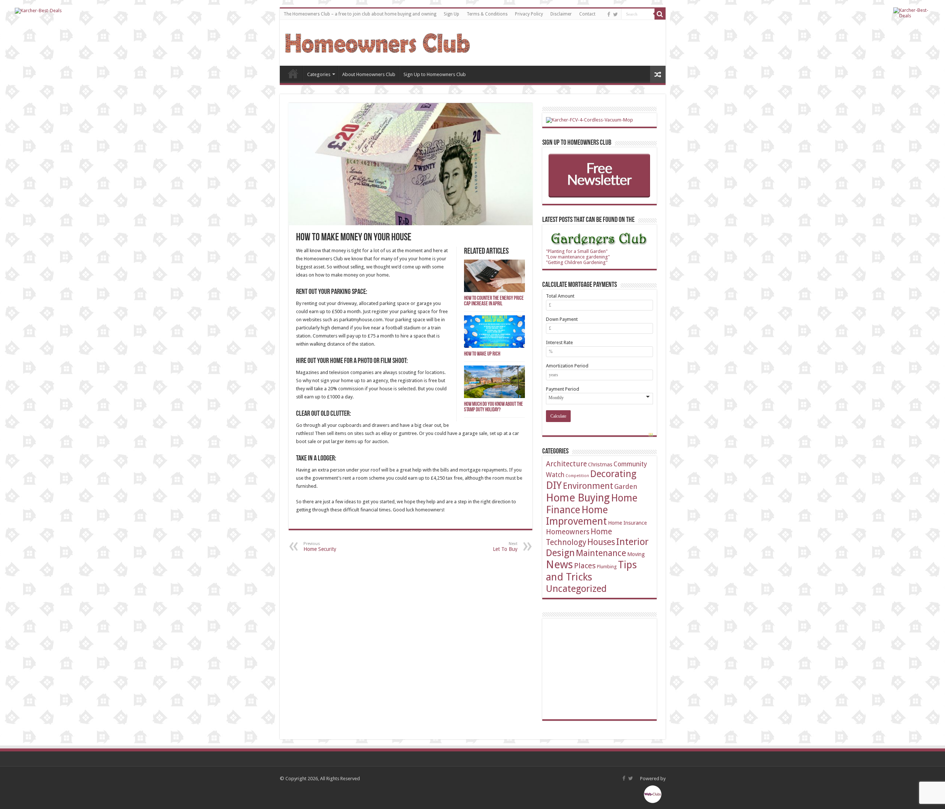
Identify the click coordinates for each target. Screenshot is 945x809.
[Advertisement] (601, 668)
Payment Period (562, 389)
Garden (625, 486)
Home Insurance (627, 523)
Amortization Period (567, 365)
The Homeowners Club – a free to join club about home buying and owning (360, 14)
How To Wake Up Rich (482, 354)
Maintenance (601, 553)
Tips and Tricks (591, 571)
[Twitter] (615, 14)
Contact (587, 14)
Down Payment (562, 319)
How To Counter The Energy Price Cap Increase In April (494, 301)
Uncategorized (576, 588)
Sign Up (451, 14)
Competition (577, 475)
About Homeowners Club (368, 74)
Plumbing (607, 566)
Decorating (613, 473)
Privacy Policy (529, 14)
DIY (554, 485)
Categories (318, 74)
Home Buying (578, 497)
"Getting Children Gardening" (577, 262)
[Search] (660, 14)
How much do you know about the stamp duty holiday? (493, 407)
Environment (588, 486)
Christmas (600, 464)
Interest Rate (559, 342)
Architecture (566, 464)
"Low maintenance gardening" (578, 257)
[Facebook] (608, 14)
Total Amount (560, 296)
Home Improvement (577, 515)
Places (585, 565)
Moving (636, 554)
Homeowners (568, 532)
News (559, 564)
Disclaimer (561, 14)
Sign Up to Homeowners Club (434, 74)
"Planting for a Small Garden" (577, 251)
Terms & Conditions (487, 14)
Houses (601, 542)
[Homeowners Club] (377, 42)
